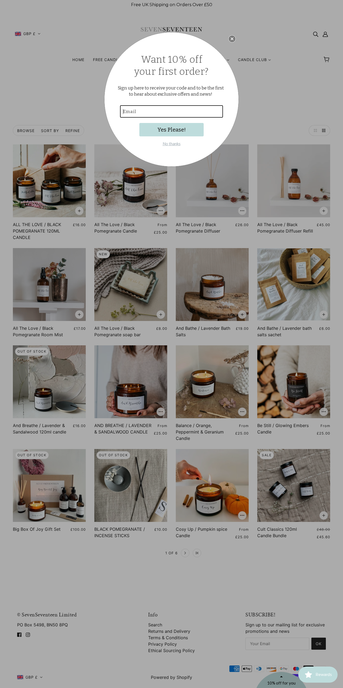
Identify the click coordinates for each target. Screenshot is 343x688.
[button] (232, 39)
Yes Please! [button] (171, 129)
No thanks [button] (172, 143)
